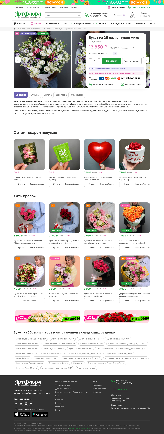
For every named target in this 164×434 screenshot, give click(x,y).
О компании (18, 7)
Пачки (102, 23)
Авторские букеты (84, 23)
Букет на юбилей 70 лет (26, 353)
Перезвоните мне (120, 389)
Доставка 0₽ (56, 230)
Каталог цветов (32, 7)
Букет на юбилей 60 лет (26, 348)
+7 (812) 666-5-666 (98, 16)
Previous (18, 60)
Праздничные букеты (58, 363)
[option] (42, 59)
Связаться (117, 15)
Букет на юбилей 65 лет (80, 348)
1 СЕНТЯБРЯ (52, 23)
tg (31, 404)
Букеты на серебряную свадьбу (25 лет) (127, 343)
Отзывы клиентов (62, 385)
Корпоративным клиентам (66, 381)
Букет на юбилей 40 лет (26, 343)
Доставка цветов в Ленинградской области (126, 358)
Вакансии (59, 399)
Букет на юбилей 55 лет (46, 358)
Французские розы (121, 23)
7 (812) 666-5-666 (124, 383)
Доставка (61, 95)
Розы (66, 23)
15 (111, 53)
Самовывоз (77, 95)
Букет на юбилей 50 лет (91, 343)
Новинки (140, 23)
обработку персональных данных (79, 428)
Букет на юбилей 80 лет (54, 353)
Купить (21, 184)
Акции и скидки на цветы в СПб (57, 368)
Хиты (152, 23)
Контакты (64, 7)
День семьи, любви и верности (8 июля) (81, 358)
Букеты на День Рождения (119, 353)
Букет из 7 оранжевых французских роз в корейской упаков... (132, 243)
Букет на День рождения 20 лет (86, 353)
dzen (26, 404)
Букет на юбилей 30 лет (62, 339)
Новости (59, 403)
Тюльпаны (97, 385)
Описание (20, 95)
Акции (37, 23)
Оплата (48, 95)
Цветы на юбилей (105, 348)
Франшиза (75, 7)
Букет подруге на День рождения (59, 343)
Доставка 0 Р (43, 34)
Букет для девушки (86, 368)
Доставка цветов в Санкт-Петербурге (106, 363)
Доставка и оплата (49, 7)
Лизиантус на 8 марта (53, 348)
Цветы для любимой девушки (29, 363)
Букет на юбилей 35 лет (90, 339)
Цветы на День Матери (26, 368)
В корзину (111, 61)
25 (115, 53)
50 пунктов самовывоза (121, 408)
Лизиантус (78, 363)
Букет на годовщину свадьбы (132, 348)
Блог (57, 396)
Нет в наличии (29, 300)
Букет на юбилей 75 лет (118, 339)
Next (146, 60)
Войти (57, 410)
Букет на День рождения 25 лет (30, 339)
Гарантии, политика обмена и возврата (71, 392)
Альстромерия (99, 389)
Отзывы (35, 95)
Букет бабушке (22, 358)
